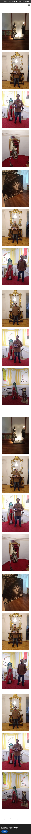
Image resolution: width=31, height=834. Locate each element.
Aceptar (4, 831)
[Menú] (29, 5)
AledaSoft (15, 821)
